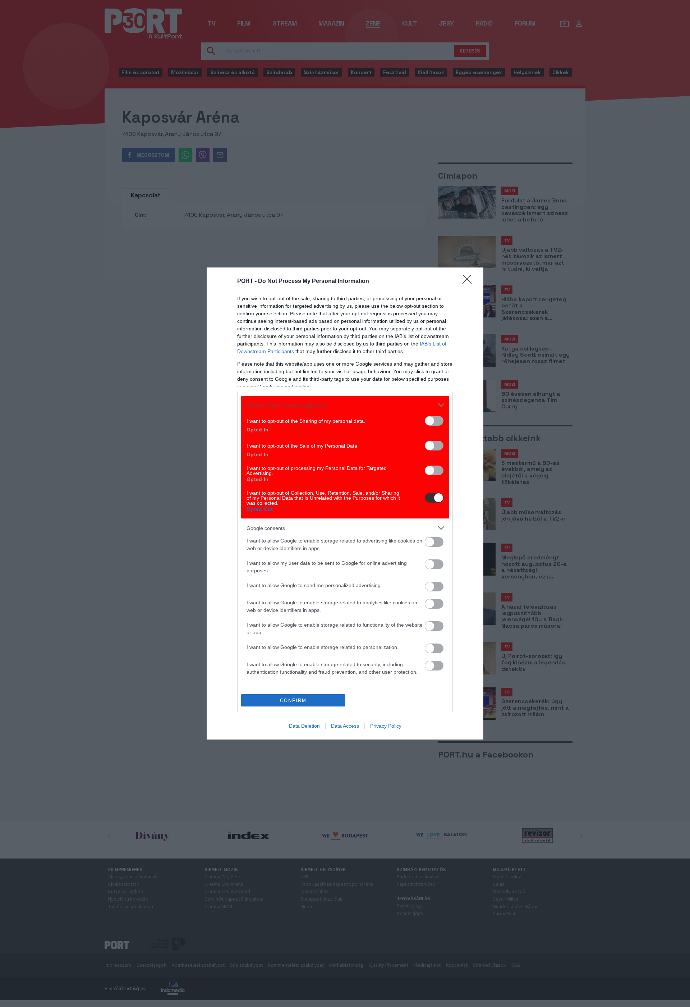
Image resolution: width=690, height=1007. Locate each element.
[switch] (434, 421)
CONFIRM (293, 700)
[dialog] (345, 503)
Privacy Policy (385, 726)
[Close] (469, 281)
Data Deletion (304, 726)
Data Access (345, 726)
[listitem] (345, 405)
